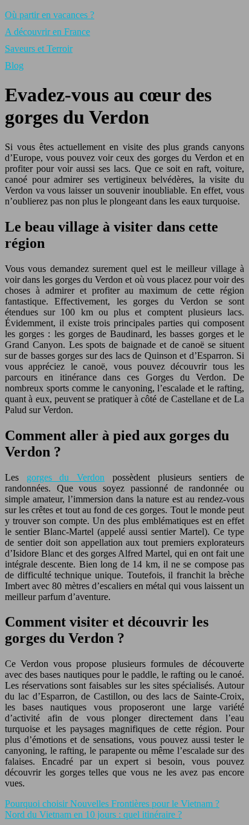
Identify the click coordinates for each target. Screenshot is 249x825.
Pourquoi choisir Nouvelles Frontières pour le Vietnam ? (112, 803)
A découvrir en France (47, 32)
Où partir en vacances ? (49, 15)
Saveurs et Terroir (39, 48)
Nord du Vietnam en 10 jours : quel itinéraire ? (93, 814)
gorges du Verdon (66, 477)
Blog (14, 65)
